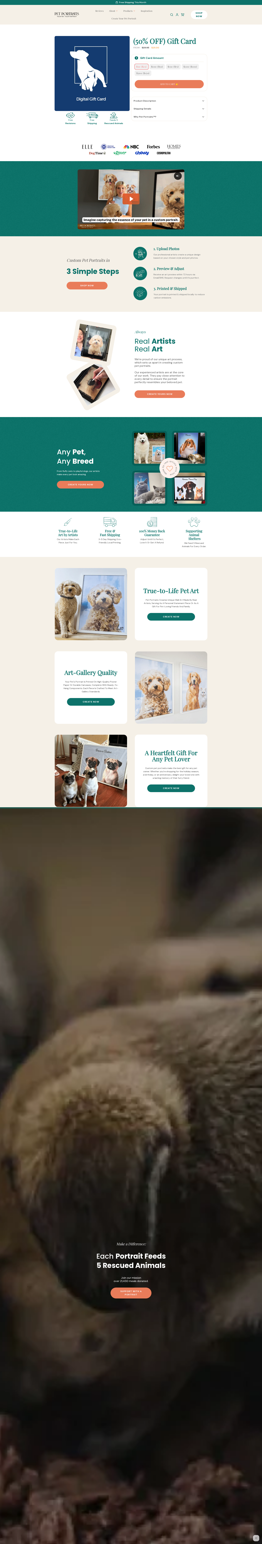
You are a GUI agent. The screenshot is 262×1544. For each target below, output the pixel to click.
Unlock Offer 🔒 (131, 788)
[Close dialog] (158, 738)
